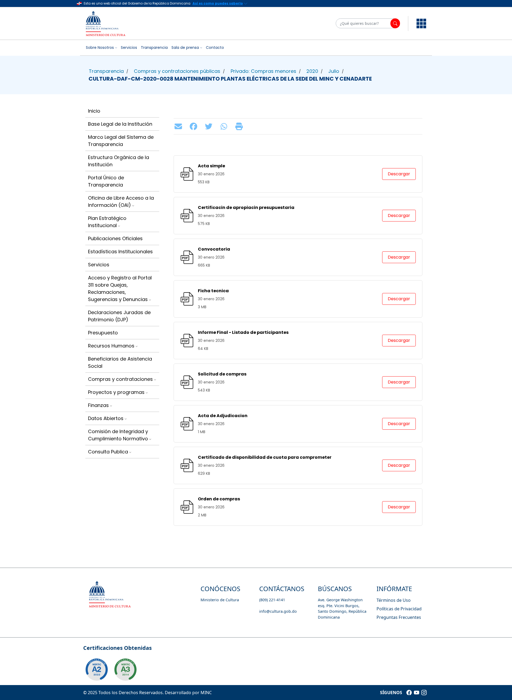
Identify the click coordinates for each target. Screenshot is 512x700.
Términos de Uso (394, 600)
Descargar (399, 174)
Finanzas (98, 405)
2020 (312, 71)
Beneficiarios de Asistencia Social (120, 362)
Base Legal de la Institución (120, 124)
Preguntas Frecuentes (399, 617)
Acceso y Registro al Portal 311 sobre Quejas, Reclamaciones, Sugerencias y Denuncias (120, 288)
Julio (333, 71)
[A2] (96, 669)
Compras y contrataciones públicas (177, 71)
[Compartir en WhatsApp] (225, 126)
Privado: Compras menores (263, 71)
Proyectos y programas (116, 392)
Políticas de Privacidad (399, 609)
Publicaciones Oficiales (115, 238)
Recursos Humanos (111, 345)
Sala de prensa (185, 47)
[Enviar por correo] (180, 126)
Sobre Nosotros (100, 47)
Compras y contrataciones (120, 379)
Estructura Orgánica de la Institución (118, 161)
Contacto (215, 47)
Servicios (129, 47)
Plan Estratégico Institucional (107, 222)
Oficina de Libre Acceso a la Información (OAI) (121, 201)
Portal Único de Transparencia (106, 181)
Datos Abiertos (105, 418)
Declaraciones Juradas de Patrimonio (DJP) (119, 316)
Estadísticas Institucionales (120, 251)
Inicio (94, 111)
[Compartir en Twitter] (210, 126)
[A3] (125, 669)
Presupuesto (103, 332)
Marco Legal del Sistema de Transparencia (121, 141)
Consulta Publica (108, 451)
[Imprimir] (240, 126)
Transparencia (154, 47)
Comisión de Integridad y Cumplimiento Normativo (118, 435)
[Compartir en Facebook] (195, 126)
